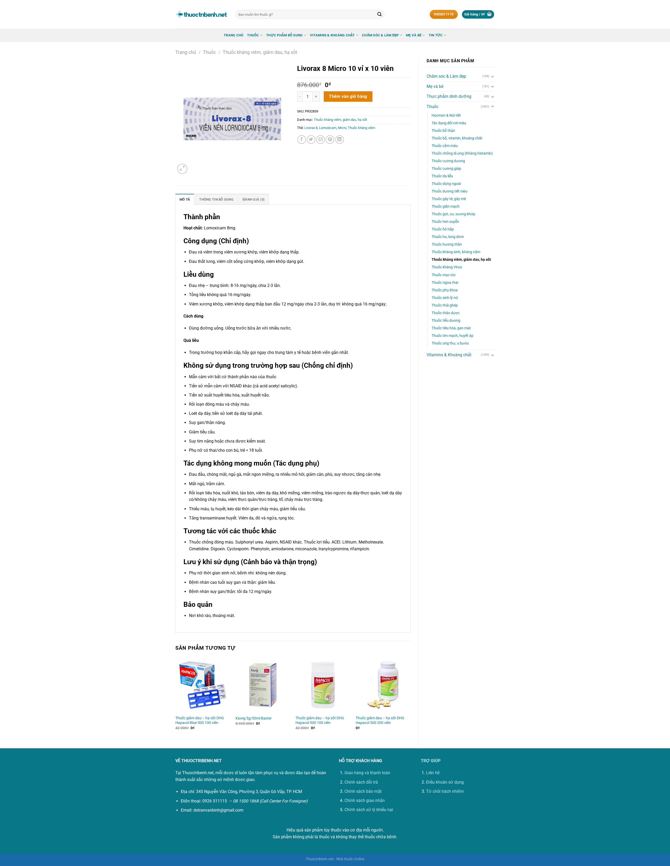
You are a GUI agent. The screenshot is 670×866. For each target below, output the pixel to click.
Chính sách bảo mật (363, 791)
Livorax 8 (310, 128)
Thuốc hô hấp (443, 229)
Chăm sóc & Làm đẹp (380, 35)
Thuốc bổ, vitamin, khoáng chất (457, 138)
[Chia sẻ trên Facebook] (301, 139)
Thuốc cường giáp (446, 168)
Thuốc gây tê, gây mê (449, 199)
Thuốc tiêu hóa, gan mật (451, 328)
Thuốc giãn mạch (446, 206)
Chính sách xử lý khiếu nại (368, 809)
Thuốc (253, 35)
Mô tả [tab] (185, 199)
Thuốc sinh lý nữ (445, 298)
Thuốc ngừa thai (445, 282)
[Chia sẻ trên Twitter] (311, 139)
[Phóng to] (182, 169)
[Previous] (176, 698)
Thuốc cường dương (448, 161)
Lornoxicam (327, 128)
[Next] (410, 698)
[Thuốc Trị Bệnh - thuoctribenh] (201, 14)
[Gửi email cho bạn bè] (320, 139)
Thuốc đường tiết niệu (449, 191)
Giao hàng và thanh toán (367, 772)
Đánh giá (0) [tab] (254, 199)
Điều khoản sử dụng (445, 782)
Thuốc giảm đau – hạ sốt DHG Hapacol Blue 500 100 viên (199, 720)
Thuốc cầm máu (445, 146)
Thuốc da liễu (442, 176)
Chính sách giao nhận (364, 800)
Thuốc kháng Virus (447, 267)
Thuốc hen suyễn (445, 221)
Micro (342, 128)
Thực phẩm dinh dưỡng (449, 96)
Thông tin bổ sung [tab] (216, 199)
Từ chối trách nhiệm (445, 791)
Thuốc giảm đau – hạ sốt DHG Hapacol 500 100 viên (319, 720)
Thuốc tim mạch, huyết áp (452, 335)
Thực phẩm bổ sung (284, 35)
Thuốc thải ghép (445, 305)
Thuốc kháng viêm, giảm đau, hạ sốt (260, 52)
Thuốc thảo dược (446, 313)
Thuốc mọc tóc (444, 275)
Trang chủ (233, 35)
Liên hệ (433, 772)
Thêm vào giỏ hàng (348, 96)
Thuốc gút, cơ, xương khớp (453, 214)
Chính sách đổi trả (361, 782)
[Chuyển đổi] (492, 76)
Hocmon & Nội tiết (446, 115)
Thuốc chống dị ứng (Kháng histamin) (462, 153)
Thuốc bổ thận (443, 130)
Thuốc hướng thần (447, 244)
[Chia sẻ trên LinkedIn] (339, 139)
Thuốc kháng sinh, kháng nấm (456, 252)
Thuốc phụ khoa (445, 290)
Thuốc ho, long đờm (448, 237)
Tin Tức (436, 35)
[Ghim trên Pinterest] (330, 139)
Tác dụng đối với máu (449, 123)
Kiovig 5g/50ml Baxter (254, 718)
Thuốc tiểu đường (446, 320)
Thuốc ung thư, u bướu (450, 343)
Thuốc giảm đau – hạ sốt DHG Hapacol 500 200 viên (380, 720)
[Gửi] (379, 14)
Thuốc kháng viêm (361, 128)
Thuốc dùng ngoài (446, 184)
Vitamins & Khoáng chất (332, 35)
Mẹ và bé (413, 35)
